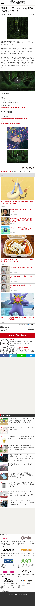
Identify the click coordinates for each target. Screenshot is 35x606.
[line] (22, 355)
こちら (26, 349)
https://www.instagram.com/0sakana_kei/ (14, 118)
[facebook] (4, 355)
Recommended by (23, 324)
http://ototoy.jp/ (24, 347)
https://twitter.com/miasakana (10, 123)
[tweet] (11, 355)
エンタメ (4, 330)
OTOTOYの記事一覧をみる (17, 335)
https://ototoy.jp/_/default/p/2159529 (13, 107)
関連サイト (5, 534)
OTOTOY (31, 14)
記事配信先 (5, 591)
